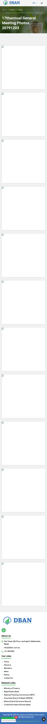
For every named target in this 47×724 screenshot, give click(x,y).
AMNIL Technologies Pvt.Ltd (28, 721)
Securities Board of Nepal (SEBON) (18, 698)
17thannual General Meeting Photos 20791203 (24, 13)
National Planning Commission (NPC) (19, 695)
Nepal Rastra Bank (11, 692)
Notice (6, 675)
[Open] (41, 3)
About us (7, 665)
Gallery (12, 10)
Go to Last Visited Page (8, 720)
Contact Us (8, 678)
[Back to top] (44, 719)
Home (4, 10)
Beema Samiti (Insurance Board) (17, 701)
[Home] (23, 620)
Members (8, 668)
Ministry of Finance (12, 688)
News (6, 671)
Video (20, 10)
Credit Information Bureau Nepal (17, 705)
